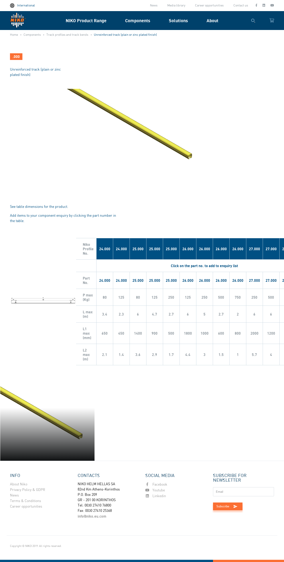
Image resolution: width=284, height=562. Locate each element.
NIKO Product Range (86, 20)
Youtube (158, 490)
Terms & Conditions (25, 501)
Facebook (159, 485)
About (212, 20)
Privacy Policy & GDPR (27, 490)
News (154, 5)
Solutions (178, 20)
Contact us (240, 5)
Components (137, 20)
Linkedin (159, 496)
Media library (176, 5)
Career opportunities (209, 5)
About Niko (18, 484)
